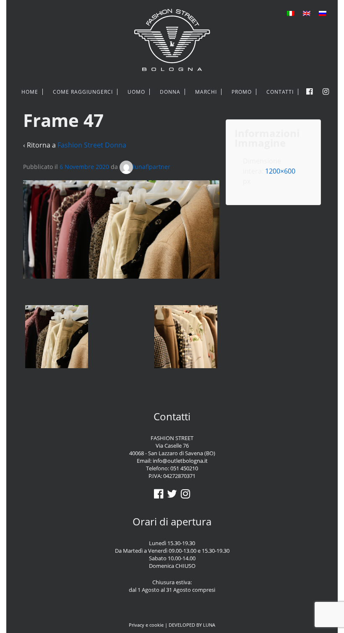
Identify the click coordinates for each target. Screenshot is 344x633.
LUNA (209, 625)
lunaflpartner (151, 167)
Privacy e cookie (146, 625)
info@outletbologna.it (180, 460)
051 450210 (184, 468)
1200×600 (280, 171)
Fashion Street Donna (91, 145)
